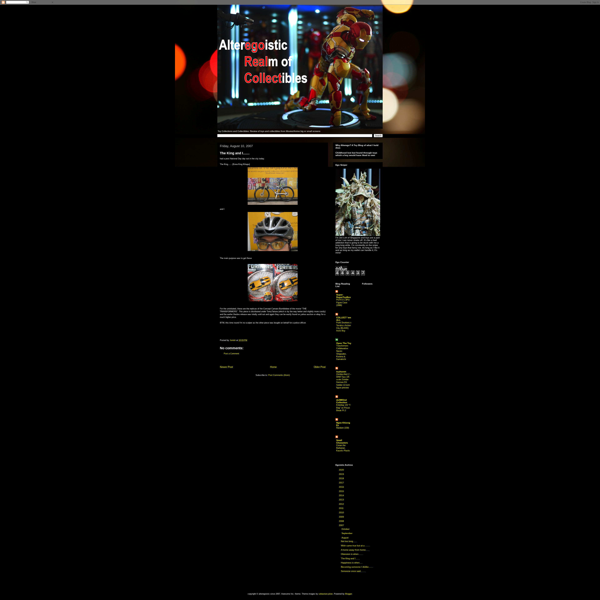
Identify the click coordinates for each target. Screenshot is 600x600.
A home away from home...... (355, 550)
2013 (342, 499)
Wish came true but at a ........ (355, 545)
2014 (342, 495)
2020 (342, 470)
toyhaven (341, 371)
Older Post (319, 367)
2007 (342, 525)
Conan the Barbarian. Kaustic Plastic (343, 448)
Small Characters (342, 441)
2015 (342, 491)
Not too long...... (349, 541)
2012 (342, 504)
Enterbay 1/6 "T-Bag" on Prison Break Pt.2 (343, 408)
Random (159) (342, 428)
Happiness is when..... (352, 562)
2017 (342, 482)
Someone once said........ (353, 571)
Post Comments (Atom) (279, 375)
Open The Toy (343, 343)
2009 (342, 517)
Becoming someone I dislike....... (357, 567)
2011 (341, 508)
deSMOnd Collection (341, 401)
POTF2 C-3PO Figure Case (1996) (343, 302)
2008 (342, 521)
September (347, 533)
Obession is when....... (352, 554)
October (346, 529)
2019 (342, 474)
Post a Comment (231, 353)
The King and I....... (350, 558)
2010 (342, 512)
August (345, 537)
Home (273, 367)
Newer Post (226, 367)
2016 (342, 487)
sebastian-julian (326, 594)
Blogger (348, 594)
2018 (342, 478)
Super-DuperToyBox (343, 295)
